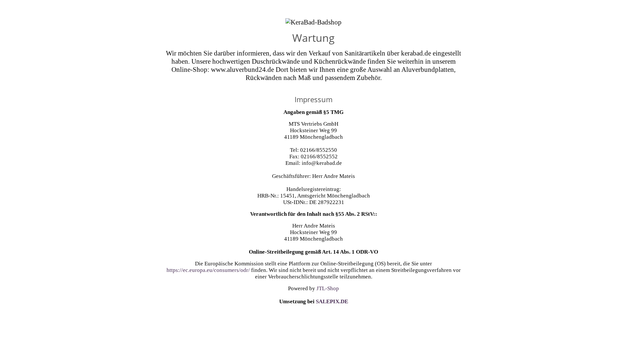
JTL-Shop (327, 288)
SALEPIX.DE (332, 301)
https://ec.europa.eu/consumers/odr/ (208, 270)
